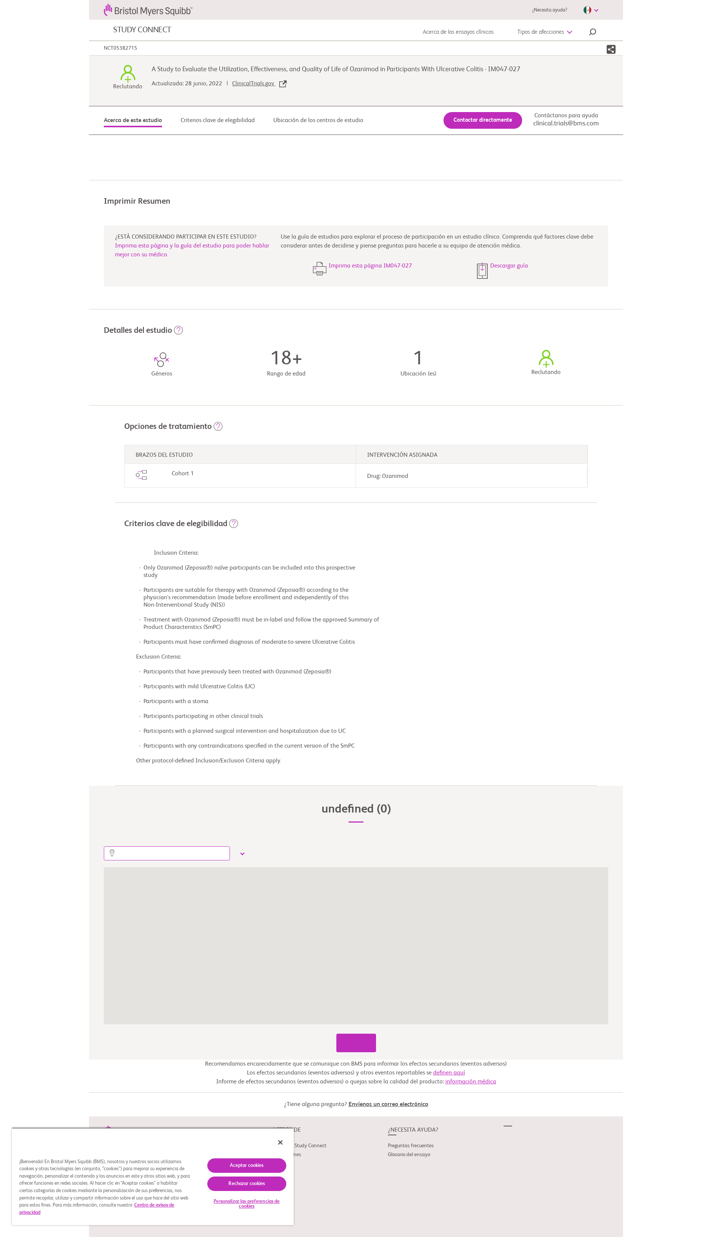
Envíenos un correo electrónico (388, 1105)
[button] (592, 33)
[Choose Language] (590, 10)
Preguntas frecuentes (411, 1145)
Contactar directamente (483, 120)
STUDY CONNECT (142, 30)
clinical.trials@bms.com (566, 123)
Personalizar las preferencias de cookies (247, 1204)
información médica (470, 1082)
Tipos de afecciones (540, 32)
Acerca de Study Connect (299, 1145)
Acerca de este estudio (133, 121)
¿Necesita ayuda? (549, 10)
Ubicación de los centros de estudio (318, 121)
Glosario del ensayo (409, 1154)
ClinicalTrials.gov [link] (254, 84)
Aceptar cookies (246, 1165)
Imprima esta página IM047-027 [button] (370, 266)
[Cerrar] (280, 1142)
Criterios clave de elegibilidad (218, 121)
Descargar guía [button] (509, 266)
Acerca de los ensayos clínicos (458, 32)
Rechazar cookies (246, 1183)
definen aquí (449, 1073)
